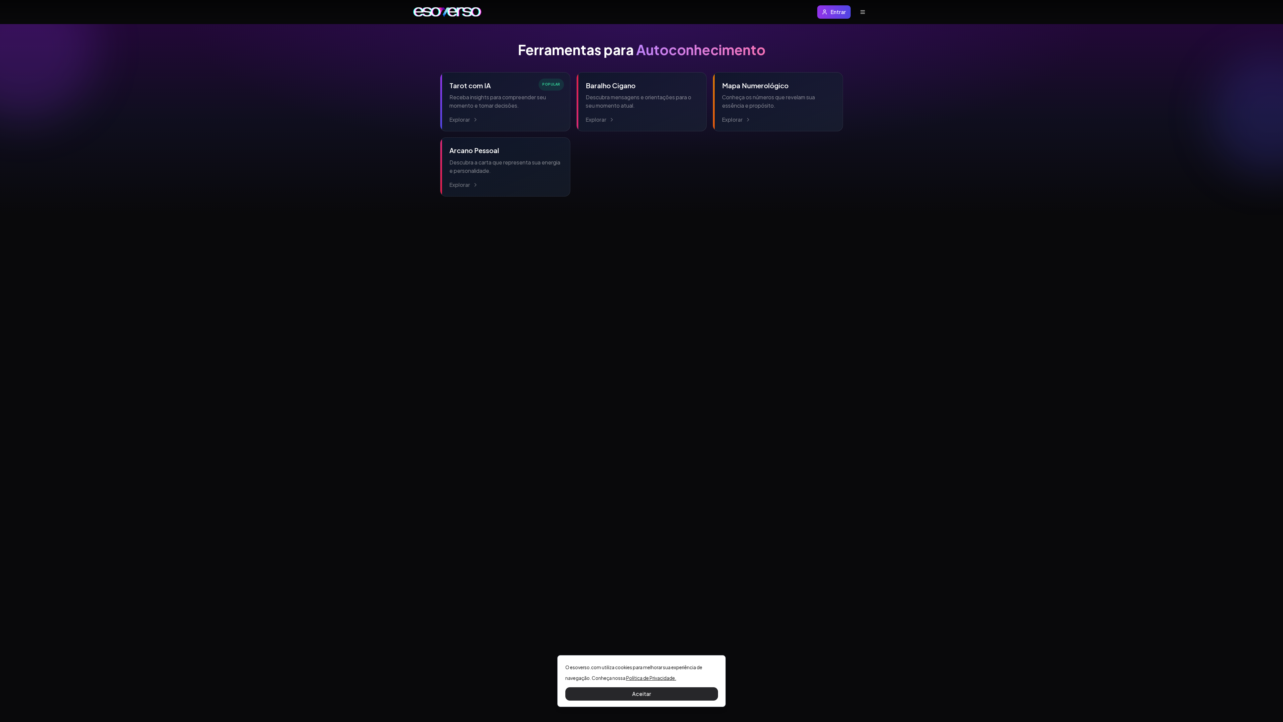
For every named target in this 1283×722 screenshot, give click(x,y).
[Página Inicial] (447, 12)
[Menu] (862, 12)
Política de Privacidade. (651, 678)
